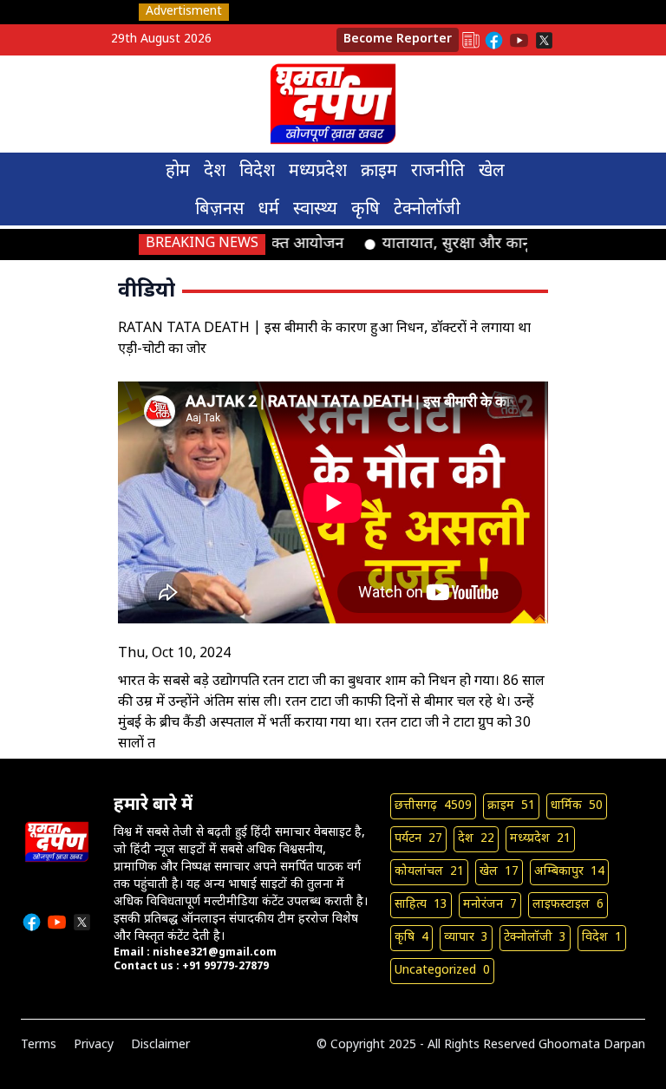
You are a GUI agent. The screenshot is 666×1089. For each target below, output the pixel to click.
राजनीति (438, 171)
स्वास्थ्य (315, 210)
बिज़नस (220, 210)
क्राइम (379, 171)
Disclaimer (160, 1045)
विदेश (257, 171)
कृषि (365, 210)
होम (178, 171)
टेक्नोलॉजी (427, 210)
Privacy (94, 1045)
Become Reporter (397, 39)
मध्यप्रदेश (318, 171)
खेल (492, 171)
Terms (38, 1045)
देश (214, 171)
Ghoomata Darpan (592, 1045)
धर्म (268, 210)
